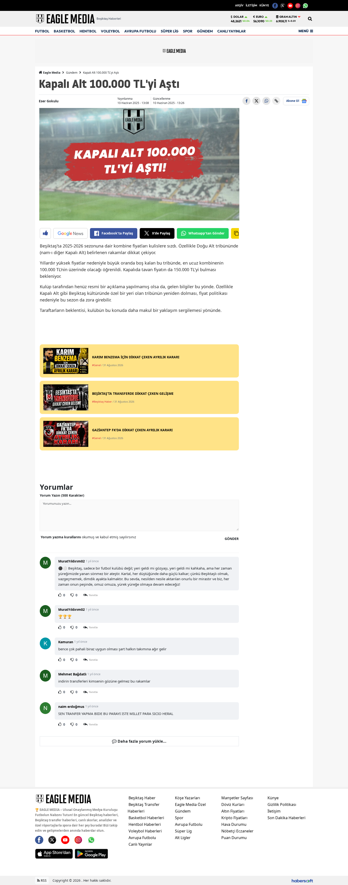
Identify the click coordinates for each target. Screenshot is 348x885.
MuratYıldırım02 (71, 561)
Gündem (71, 73)
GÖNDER (232, 538)
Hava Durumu (233, 824)
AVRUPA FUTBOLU (140, 31)
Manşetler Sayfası (237, 797)
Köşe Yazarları (187, 797)
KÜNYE (264, 5)
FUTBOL (42, 31)
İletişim (274, 811)
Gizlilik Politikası (282, 804)
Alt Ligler (183, 837)
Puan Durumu (234, 837)
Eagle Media (51, 73)
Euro (260, 16)
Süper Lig (183, 831)
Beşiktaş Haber (142, 797)
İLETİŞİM (251, 5)
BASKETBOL (64, 31)
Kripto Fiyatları (234, 817)
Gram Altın (288, 16)
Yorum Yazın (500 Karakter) (62, 495)
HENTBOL (88, 31)
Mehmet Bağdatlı (72, 674)
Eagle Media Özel (190, 804)
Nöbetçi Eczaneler (237, 831)
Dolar (238, 16)
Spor (179, 817)
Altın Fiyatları (232, 811)
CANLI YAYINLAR (231, 31)
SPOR (187, 31)
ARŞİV (239, 5)
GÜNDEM (205, 31)
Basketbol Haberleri (146, 817)
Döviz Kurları (232, 804)
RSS (43, 880)
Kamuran (65, 642)
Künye (273, 797)
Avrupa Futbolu (142, 837)
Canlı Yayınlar (140, 844)
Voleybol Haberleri (145, 831)
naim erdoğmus (71, 706)
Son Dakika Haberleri (286, 817)
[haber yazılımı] (302, 880)
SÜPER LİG (169, 31)
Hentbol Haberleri (145, 824)
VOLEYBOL (110, 31)
